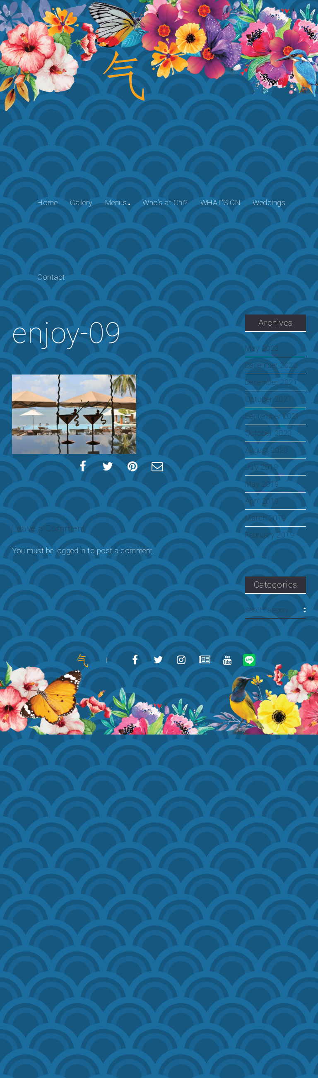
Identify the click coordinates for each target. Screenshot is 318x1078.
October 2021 (268, 399)
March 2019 (265, 518)
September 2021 (272, 416)
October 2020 (268, 433)
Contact (51, 277)
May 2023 (262, 348)
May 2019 (262, 484)
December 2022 (271, 365)
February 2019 (269, 535)
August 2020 (266, 450)
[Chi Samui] (82, 660)
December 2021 (271, 382)
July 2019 (261, 467)
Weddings (269, 202)
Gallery (81, 202)
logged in (70, 550)
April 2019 (262, 501)
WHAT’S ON (220, 202)
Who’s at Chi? (165, 202)
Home (47, 202)
